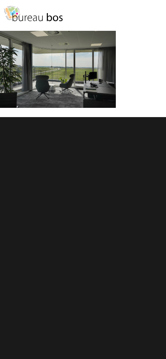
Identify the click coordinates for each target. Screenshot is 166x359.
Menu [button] (156, 17)
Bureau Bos (33, 17)
